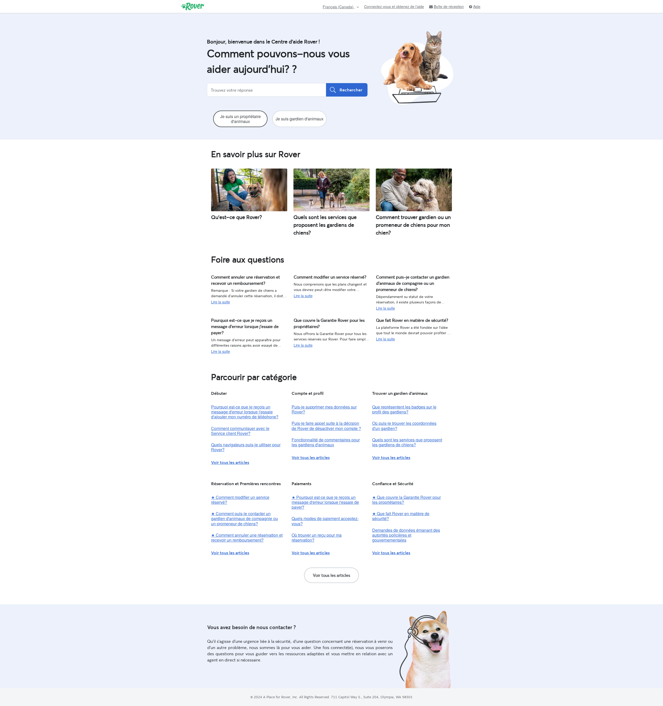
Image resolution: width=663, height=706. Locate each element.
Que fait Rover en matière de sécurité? (408, 319)
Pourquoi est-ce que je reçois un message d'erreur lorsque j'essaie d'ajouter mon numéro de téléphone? (244, 412)
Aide (476, 7)
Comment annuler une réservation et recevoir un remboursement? (248, 279)
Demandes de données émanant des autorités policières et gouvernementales (406, 535)
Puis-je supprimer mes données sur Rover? (324, 409)
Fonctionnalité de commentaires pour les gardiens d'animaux (326, 442)
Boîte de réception (449, 7)
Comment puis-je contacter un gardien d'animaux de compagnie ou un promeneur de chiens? (411, 282)
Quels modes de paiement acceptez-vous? (325, 520)
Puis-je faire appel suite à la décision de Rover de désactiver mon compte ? (326, 425)
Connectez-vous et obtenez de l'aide (394, 6)
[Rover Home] (193, 6)
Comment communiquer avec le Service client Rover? (240, 430)
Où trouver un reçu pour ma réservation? (317, 537)
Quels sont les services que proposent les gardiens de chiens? (407, 442)
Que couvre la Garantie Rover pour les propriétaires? (325, 322)
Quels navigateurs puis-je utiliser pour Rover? (245, 447)
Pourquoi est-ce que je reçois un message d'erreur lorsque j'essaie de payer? (245, 322)
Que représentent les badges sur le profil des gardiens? (404, 409)
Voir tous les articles (230, 462)
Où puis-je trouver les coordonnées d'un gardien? (404, 425)
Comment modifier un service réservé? (325, 276)
